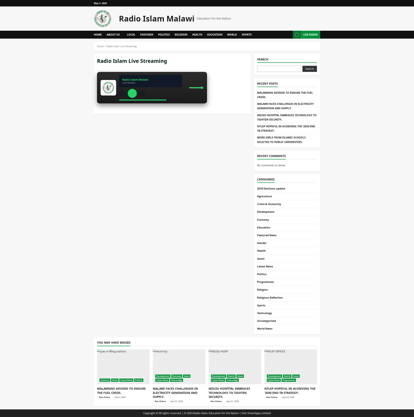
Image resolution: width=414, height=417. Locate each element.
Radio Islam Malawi (157, 18)
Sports (247, 34)
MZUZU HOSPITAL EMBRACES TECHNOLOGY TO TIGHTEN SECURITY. (229, 393)
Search (262, 59)
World (232, 34)
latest (261, 258)
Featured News (267, 235)
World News (264, 328)
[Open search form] (289, 35)
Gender (262, 243)
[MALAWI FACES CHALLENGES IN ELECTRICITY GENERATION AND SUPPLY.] (179, 366)
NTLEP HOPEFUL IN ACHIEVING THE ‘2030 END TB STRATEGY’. (290, 391)
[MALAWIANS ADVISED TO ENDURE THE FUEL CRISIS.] (123, 366)
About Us (113, 34)
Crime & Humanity (269, 204)
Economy (263, 220)
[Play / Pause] (132, 93)
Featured (146, 34)
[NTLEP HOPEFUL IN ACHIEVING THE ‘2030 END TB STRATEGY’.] (290, 366)
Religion (181, 34)
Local (131, 34)
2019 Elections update (271, 188)
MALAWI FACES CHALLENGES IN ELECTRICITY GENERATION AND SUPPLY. (175, 393)
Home (98, 34)
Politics (164, 34)
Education (214, 34)
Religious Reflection (270, 297)
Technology (264, 313)
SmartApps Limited (259, 413)
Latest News (265, 266)
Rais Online (104, 397)
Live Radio (310, 34)
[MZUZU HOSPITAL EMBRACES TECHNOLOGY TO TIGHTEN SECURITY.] (235, 366)
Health (197, 34)
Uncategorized (266, 321)
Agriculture (264, 196)
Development (265, 212)
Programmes (265, 282)
